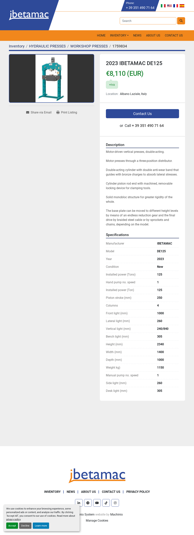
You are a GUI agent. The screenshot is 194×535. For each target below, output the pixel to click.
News (137, 35)
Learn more (41, 525)
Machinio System (83, 514)
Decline (25, 525)
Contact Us (174, 35)
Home (101, 35)
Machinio (116, 514)
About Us (153, 35)
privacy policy (13, 519)
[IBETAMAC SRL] (97, 475)
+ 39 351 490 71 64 (140, 8)
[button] (119, 35)
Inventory (118, 35)
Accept (12, 525)
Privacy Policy (138, 492)
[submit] (181, 20)
